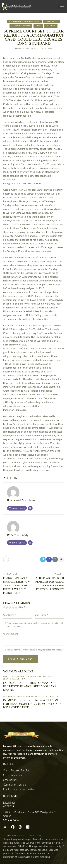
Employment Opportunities (18, 789)
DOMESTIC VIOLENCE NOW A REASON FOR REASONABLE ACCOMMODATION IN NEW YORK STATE (32, 704)
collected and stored (52, 650)
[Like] (6, 559)
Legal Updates (11, 679)
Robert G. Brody (18, 535)
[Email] (30, 508)
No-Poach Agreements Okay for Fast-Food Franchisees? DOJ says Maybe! (29, 686)
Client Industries (12, 775)
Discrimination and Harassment (24, 21)
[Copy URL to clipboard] (61, 559)
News (38, 26)
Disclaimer (9, 802)
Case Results (10, 780)
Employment (51, 21)
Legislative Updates (21, 26)
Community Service (14, 784)
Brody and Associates (21, 500)
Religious (51, 26)
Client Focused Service (16, 770)
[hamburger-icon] (61, 6)
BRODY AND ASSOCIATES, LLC (29, 835)
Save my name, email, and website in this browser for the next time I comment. (35, 625)
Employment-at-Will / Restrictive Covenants (29, 676)
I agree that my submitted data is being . (35, 650)
